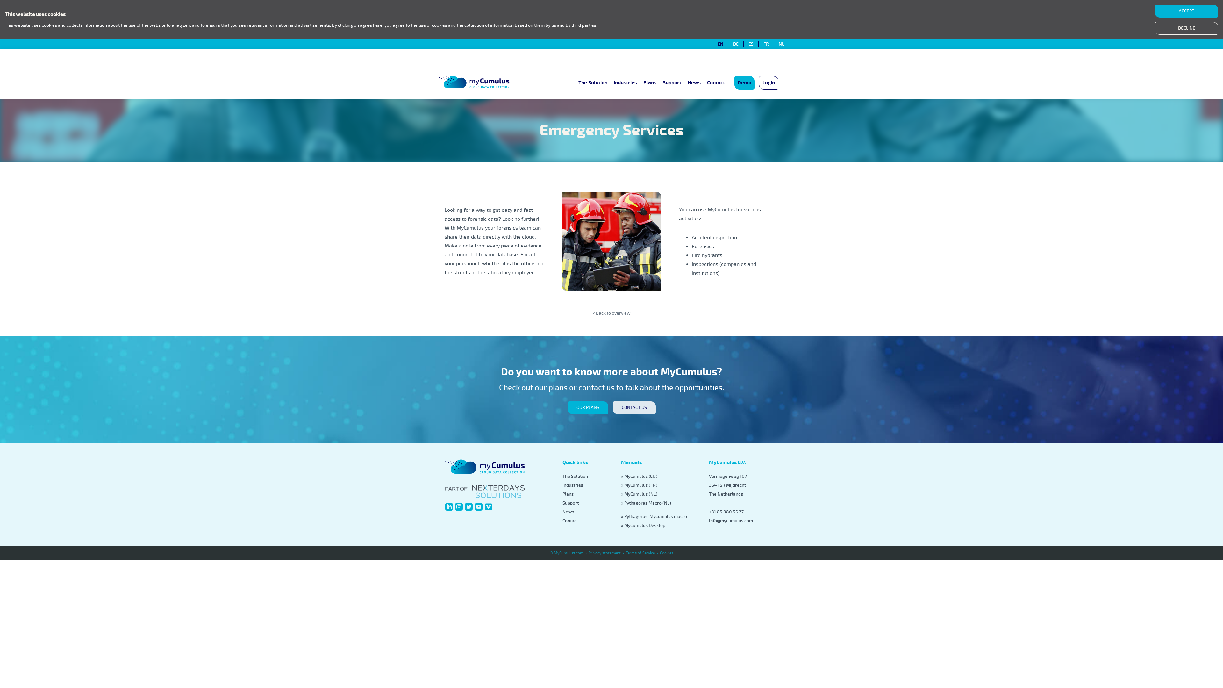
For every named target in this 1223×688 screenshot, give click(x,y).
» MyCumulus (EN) (639, 476)
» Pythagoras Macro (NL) (646, 503)
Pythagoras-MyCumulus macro (655, 516)
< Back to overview (612, 313)
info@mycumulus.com (731, 521)
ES (751, 44)
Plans (649, 83)
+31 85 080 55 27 (726, 512)
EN (720, 44)
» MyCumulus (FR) (639, 485)
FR (766, 44)
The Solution (592, 83)
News (694, 83)
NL (781, 44)
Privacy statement (605, 553)
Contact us (634, 407)
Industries (625, 83)
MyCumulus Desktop (644, 525)
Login (768, 83)
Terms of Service (640, 553)
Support (672, 83)
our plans (587, 407)
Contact (716, 83)
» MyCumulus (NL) (639, 494)
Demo (744, 83)
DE (736, 44)
